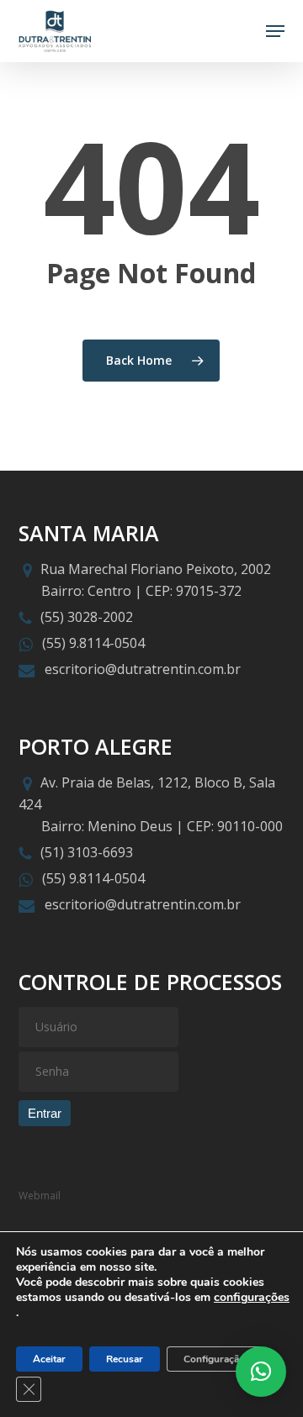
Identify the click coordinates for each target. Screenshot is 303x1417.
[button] (275, 31)
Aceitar (49, 1359)
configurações (252, 1297)
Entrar (44, 1113)
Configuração (214, 1359)
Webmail (40, 1195)
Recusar (124, 1359)
